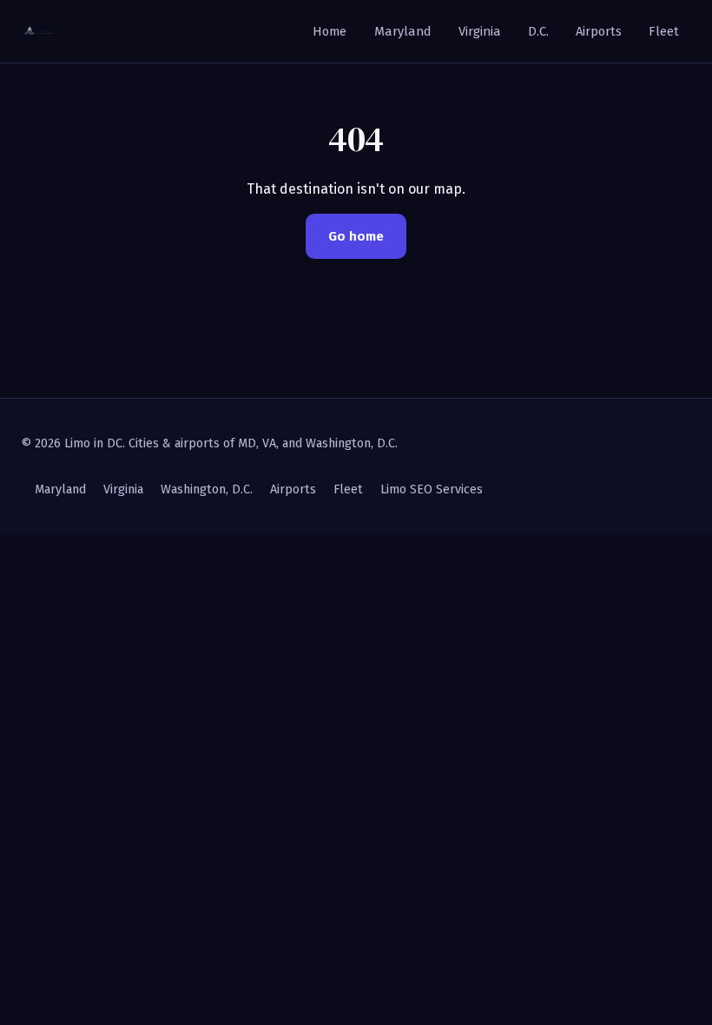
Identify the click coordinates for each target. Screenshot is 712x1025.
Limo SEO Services (431, 489)
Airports (599, 31)
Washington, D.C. (207, 489)
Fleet (664, 31)
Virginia (479, 31)
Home (329, 31)
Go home (356, 236)
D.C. (538, 31)
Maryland (403, 31)
